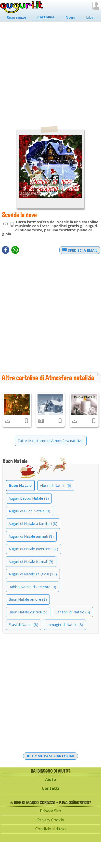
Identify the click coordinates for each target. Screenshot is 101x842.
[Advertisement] (50, 71)
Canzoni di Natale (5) (72, 611)
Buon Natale (20, 485)
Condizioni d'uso (50, 828)
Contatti (50, 788)
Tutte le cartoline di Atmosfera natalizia (50, 440)
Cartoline (45, 16)
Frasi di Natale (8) (23, 624)
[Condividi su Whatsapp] (15, 250)
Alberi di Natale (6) (55, 485)
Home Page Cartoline (53, 755)
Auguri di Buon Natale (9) (29, 510)
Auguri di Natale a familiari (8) (33, 523)
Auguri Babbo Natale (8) (29, 498)
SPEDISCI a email (82, 250)
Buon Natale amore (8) (28, 599)
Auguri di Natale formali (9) (31, 561)
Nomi (70, 17)
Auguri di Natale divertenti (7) (33, 548)
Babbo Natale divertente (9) (32, 586)
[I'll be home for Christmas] (50, 404)
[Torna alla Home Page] (21, 7)
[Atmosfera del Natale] (17, 404)
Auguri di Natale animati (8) (31, 536)
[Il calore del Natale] (84, 404)
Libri (90, 17)
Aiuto (50, 779)
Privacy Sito (50, 811)
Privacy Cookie (50, 820)
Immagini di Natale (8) (64, 624)
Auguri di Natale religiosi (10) (33, 573)
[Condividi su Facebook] (5, 250)
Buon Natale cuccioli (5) (28, 611)
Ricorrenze (16, 17)
